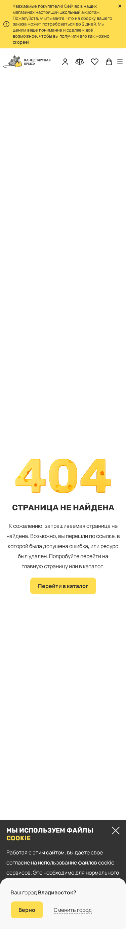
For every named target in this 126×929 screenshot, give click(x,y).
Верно (26, 910)
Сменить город (73, 910)
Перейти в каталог (63, 586)
